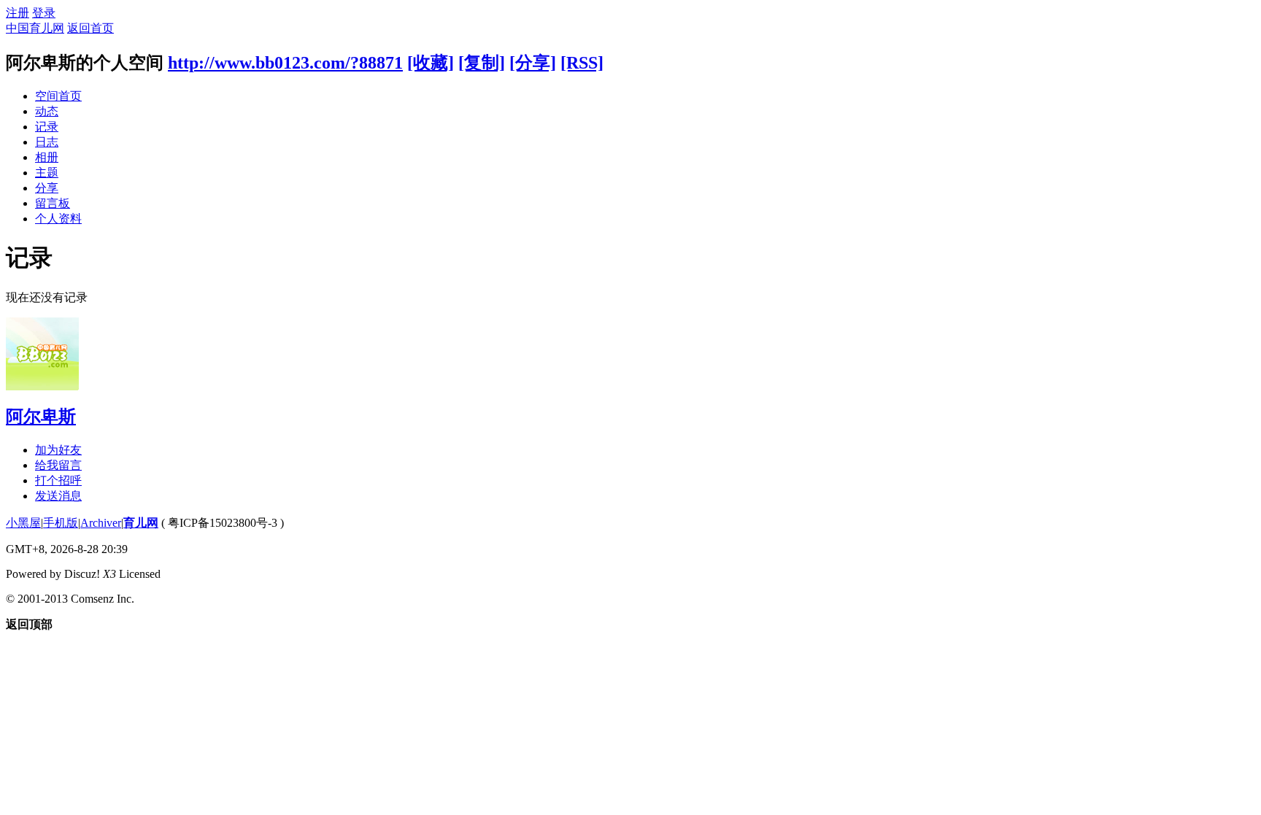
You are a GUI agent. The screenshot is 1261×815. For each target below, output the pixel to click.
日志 (46, 142)
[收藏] (430, 62)
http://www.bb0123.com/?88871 (285, 62)
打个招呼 (58, 480)
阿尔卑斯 (41, 416)
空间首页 (58, 96)
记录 (46, 126)
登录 (43, 13)
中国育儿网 (35, 28)
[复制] (481, 62)
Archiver (100, 523)
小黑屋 (23, 523)
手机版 (60, 523)
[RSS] (581, 62)
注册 (17, 13)
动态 (46, 111)
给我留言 (58, 465)
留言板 (52, 203)
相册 (46, 157)
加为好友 (58, 450)
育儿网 (140, 523)
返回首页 (90, 28)
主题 (46, 172)
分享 (46, 188)
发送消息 (58, 496)
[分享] (532, 62)
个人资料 (58, 218)
